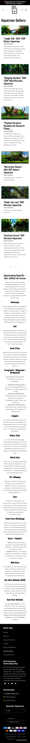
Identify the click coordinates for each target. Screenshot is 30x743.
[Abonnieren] (24, 711)
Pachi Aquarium (12, 734)
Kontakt (5, 632)
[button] (3, 10)
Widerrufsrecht (21, 734)
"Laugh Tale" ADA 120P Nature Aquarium (15, 40)
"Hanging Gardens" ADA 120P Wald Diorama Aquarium (15, 80)
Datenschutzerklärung (11, 736)
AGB (19, 736)
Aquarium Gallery (8, 651)
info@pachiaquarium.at (12, 693)
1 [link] (10, 266)
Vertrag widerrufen (8, 654)
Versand (5, 643)
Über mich (6, 636)
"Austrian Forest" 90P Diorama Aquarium (14, 237)
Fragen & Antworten (9, 640)
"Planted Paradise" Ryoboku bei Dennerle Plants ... (14, 126)
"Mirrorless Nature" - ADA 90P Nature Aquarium (14, 169)
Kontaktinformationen (12, 739)
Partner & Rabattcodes (9, 647)
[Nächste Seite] (19, 267)
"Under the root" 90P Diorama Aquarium (14, 203)
